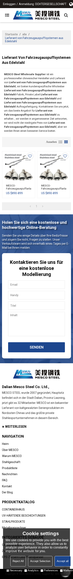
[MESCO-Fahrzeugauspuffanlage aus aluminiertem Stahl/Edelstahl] (18, 167)
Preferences (51, 570)
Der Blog (7, 492)
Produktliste (9, 468)
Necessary (16, 570)
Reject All (18, 561)
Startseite (11, 34)
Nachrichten (9, 474)
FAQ (4, 480)
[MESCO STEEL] (36, 15)
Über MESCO (10, 450)
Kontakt (7, 486)
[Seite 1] (30, 206)
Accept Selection (40, 561)
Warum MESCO (12, 456)
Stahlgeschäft (11, 462)
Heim (5, 443)
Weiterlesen (15, 426)
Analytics (33, 570)
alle (24, 34)
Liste (60, 142)
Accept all (63, 561)
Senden (37, 347)
